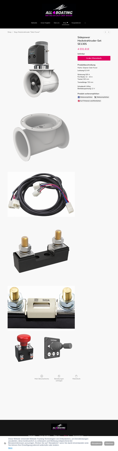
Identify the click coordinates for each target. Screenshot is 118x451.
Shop (9, 32)
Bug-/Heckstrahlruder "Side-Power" (27, 32)
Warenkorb (76, 379)
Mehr (10, 448)
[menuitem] (105, 32)
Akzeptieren (96, 443)
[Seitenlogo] (59, 10)
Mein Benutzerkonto (42, 379)
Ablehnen (109, 443)
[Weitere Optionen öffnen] (85, 23)
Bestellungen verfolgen (59, 380)
